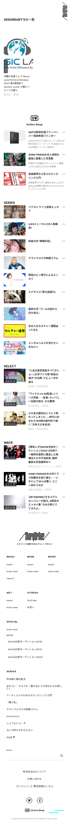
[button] (18, 53)
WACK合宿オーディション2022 (45, 466)
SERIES (11, 671)
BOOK (31, 386)
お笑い (30, 607)
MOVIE (45, 405)
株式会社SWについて (34, 771)
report (10, 578)
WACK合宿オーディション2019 (25, 649)
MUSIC (7, 94)
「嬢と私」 (13, 702)
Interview (42, 386)
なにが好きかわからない (20, 730)
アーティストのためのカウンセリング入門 (29, 695)
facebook (40, 800)
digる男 (11, 737)
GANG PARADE (35, 489)
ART (9, 592)
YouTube (32, 600)
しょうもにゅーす (16, 723)
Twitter (29, 800)
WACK (10, 635)
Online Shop (37, 810)
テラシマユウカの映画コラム (22, 709)
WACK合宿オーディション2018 (25, 641)
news (16, 94)
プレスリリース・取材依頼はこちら (34, 786)
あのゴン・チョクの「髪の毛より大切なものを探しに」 (34, 687)
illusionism (13, 716)
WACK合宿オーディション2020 (25, 657)
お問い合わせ (34, 779)
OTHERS (32, 592)
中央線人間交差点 (16, 679)
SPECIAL (12, 621)
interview (12, 571)
